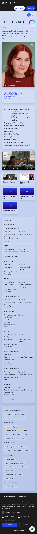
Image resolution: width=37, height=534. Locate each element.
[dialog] (18, 513)
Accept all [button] (9, 525)
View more (7, 400)
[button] (30, 8)
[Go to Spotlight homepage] (8, 3)
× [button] (34, 495)
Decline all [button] (27, 525)
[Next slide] (32, 67)
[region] (18, 160)
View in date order (9, 224)
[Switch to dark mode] (30, 15)
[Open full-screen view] (32, 45)
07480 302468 (11, 97)
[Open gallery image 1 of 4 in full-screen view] (18, 64)
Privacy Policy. (8, 508)
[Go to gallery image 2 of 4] (18, 81)
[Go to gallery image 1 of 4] (17, 81)
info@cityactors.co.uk (13, 99)
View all (14, 400)
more (3, 38)
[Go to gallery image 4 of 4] (20, 81)
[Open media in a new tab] (27, 168)
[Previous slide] (5, 67)
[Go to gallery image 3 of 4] (19, 81)
